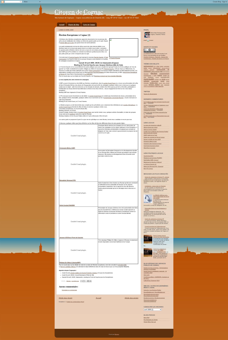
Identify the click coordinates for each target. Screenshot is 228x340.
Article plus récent (65, 298)
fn (152, 75)
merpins (157, 77)
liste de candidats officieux (68, 266)
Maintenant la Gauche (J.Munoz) (153, 162)
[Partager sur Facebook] (88, 281)
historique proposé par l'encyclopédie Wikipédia (107, 76)
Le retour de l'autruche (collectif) (152, 125)
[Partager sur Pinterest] (90, 281)
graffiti (155, 75)
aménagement (148, 66)
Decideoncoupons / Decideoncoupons (154, 298)
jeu (168, 75)
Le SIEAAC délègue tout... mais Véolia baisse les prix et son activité (161, 196)
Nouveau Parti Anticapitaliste (96, 72)
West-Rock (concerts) (149, 148)
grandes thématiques (129, 105)
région (167, 81)
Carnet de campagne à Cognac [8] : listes (159, 249)
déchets (157, 71)
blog (158, 66)
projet (162, 81)
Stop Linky (147, 274)
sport (162, 84)
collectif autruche (149, 69)
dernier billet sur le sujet (67, 42)
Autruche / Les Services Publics (152, 290)
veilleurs (145, 86)
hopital (165, 75)
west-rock (160, 86)
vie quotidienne (151, 86)
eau (161, 71)
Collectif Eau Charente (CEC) (152, 280)
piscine (167, 79)
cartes (145, 68)
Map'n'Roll (146, 317)
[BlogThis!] (84, 281)
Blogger (117, 334)
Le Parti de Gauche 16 (150, 164)
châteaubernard (156, 68)
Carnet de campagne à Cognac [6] (154, 219)
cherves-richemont (165, 68)
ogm (160, 79)
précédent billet (122, 265)
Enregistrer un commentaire (69, 290)
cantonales (166, 66)
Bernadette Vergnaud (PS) (67, 180)
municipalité (149, 79)
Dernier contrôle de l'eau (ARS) (152, 139)
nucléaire (156, 79)
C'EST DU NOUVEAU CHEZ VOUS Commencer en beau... (153, 109)
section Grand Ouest (109, 83)
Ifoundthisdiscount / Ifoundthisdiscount (154, 292)
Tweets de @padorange (150, 94)
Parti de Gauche (98, 57)
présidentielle (155, 81)
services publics (154, 85)
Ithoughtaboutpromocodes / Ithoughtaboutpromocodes (151, 295)
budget (161, 66)
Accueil (61, 24)
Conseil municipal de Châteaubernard (155, 226)
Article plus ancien (131, 298)
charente (150, 68)
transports (166, 84)
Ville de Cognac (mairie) (150, 129)
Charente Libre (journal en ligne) (152, 143)
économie (167, 71)
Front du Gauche (74, 57)
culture (153, 71)
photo (163, 79)
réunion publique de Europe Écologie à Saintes (83, 273)
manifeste (72, 114)
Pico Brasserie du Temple (151, 319)
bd (154, 66)
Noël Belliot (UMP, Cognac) (151, 160)
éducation (146, 73)
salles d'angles (166, 83)
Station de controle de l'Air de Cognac (154, 137)
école (164, 71)
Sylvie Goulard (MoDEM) (67, 205)
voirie (156, 86)
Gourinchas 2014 (148, 155)
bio (156, 66)
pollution (146, 81)
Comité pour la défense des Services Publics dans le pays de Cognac (156, 132)
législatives (150, 77)
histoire (159, 75)
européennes (75, 281)
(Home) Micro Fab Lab (150, 322)
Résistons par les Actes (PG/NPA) (153, 158)
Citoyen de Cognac (79, 12)
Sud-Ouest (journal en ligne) (151, 145)
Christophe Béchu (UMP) (67, 148)
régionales (146, 83)
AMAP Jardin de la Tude (150, 135)
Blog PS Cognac (148, 168)
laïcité (145, 77)
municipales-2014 (165, 77)
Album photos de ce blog (150, 127)
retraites (160, 83)
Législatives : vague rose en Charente (155, 186)
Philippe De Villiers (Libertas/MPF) (70, 262)
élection (68, 281)
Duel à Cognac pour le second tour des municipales (161, 236)
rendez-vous (154, 83)
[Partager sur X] (86, 281)
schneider (146, 84)
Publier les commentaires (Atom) (75, 301)
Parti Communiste (94, 70)
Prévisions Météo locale (150, 141)
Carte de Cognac (89, 24)
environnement (164, 73)
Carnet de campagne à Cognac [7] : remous (157, 177)
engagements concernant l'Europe (114, 97)
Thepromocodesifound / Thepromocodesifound (150, 300)
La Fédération (88, 74)
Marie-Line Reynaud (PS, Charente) (153, 166)
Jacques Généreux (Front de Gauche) (71, 237)
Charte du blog (73, 24)
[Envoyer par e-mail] (81, 281)
